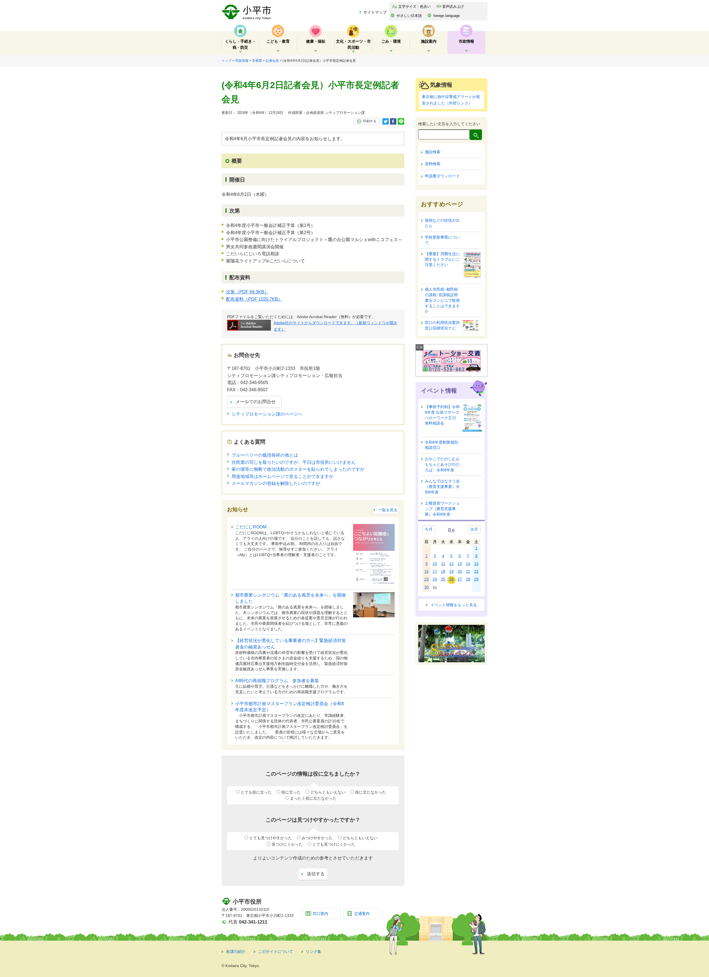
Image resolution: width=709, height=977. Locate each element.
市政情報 (241, 61)
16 (426, 571)
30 (426, 587)
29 (476, 579)
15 (476, 563)
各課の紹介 (235, 951)
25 (443, 579)
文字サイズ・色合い (414, 6)
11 (443, 563)
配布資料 (254, 299)
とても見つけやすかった (270, 838)
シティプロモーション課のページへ (267, 414)
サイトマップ (375, 12)
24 (435, 579)
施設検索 (432, 152)
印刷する (369, 121)
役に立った (291, 792)
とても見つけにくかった (333, 844)
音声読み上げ (453, 6)
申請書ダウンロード (442, 176)
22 (476, 571)
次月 (474, 529)
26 (451, 579)
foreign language (446, 16)
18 (443, 571)
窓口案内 (320, 913)
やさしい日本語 (409, 16)
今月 (429, 529)
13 (460, 563)
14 (468, 563)
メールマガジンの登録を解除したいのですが (276, 483)
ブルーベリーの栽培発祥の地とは (265, 455)
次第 (247, 292)
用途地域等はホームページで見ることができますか (282, 476)
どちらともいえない (327, 792)
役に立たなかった (370, 792)
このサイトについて (275, 951)
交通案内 (362, 913)
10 (435, 563)
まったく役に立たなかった (313, 798)
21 (468, 571)
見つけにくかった (287, 844)
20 (460, 571)
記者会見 (272, 61)
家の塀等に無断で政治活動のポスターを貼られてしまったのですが (298, 469)
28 (468, 579)
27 (460, 579)
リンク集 (313, 951)
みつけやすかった (317, 838)
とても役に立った (256, 792)
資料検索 (432, 164)
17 (435, 571)
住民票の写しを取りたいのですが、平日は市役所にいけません (294, 462)
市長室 (257, 61)
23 (426, 579)
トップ (227, 61)
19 (451, 571)
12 (451, 563)
